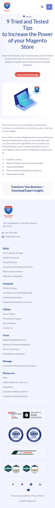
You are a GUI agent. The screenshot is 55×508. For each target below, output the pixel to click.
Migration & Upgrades (12, 276)
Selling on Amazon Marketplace (16, 344)
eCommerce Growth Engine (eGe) (17, 293)
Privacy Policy (38, 496)
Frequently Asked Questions (15, 396)
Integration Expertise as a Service (17, 302)
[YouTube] (28, 490)
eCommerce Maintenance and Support (20, 365)
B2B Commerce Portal (13, 271)
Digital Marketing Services (14, 340)
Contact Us (8, 328)
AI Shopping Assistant (12, 297)
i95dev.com (31, 501)
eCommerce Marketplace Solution (18, 267)
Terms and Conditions (20, 496)
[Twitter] (22, 484)
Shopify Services (10, 262)
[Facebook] (13, 484)
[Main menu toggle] (49, 7)
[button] (42, 7)
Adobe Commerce (11, 257)
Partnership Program (12, 318)
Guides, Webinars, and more (15, 382)
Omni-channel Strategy (13, 253)
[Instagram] (31, 484)
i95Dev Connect (10, 288)
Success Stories (9, 323)
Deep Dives (8, 387)
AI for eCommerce (11, 349)
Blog (5, 377)
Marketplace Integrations (14, 354)
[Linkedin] (40, 484)
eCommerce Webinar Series (15, 391)
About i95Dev (9, 314)
